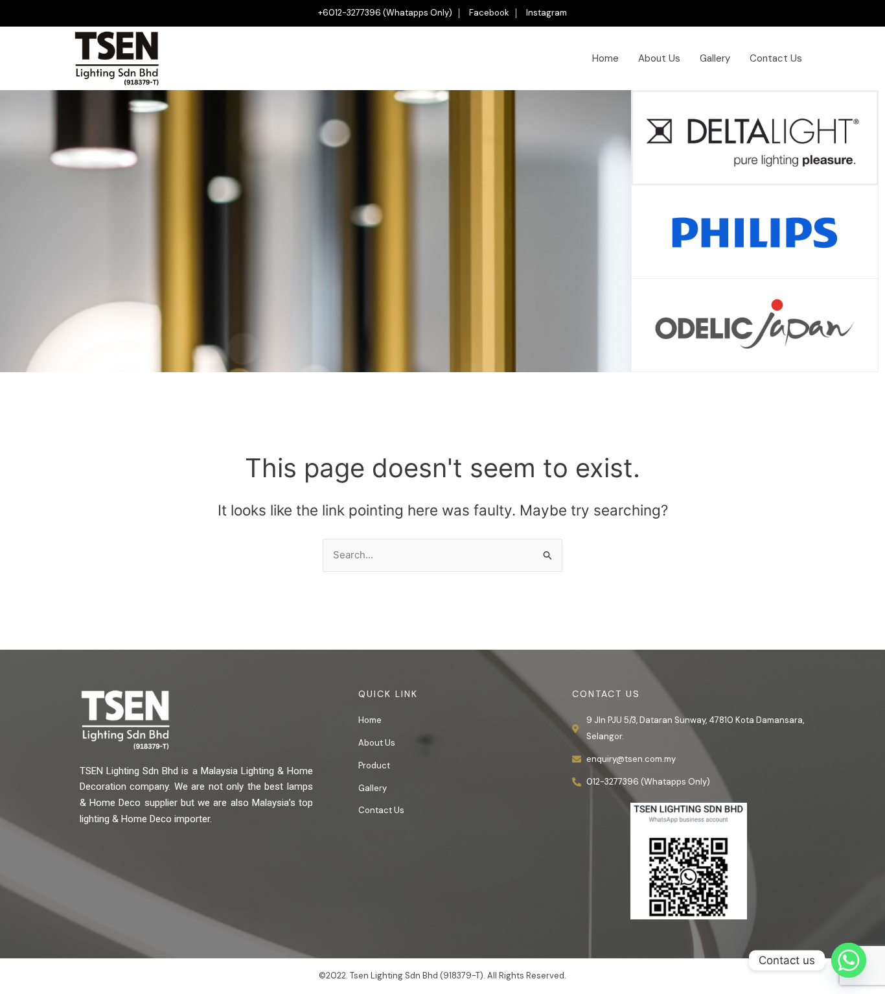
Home (605, 58)
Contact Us (776, 58)
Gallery (715, 58)
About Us (659, 58)
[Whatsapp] (848, 960)
